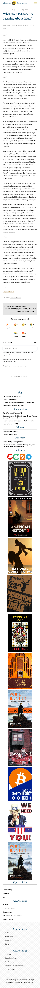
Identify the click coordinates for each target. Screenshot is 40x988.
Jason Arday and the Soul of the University (18, 421)
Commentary (20, 409)
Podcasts (20, 438)
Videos (20, 427)
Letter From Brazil (10, 400)
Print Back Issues (9, 908)
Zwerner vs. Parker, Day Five (13, 406)
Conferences (7, 912)
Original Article (8, 292)
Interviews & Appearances (12, 916)
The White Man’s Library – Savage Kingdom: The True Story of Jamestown (19, 445)
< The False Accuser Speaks (15, 306)
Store (5, 897)
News (4, 886)
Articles (5, 904)
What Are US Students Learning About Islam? (18, 16)
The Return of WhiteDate (12, 397)
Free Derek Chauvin (10, 431)
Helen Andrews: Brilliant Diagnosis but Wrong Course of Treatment (20, 417)
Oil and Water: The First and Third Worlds (18, 403)
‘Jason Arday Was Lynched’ (13, 442)
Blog (19, 393)
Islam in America (15, 298)
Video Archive (8, 919)
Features (6, 893)
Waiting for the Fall (10, 434)
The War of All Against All (12, 413)
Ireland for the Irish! (10, 424)
